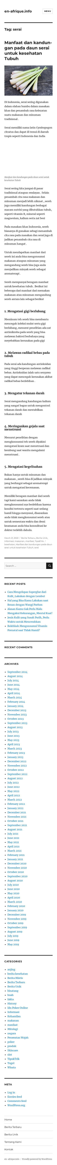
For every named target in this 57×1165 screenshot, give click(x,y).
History (11, 1003)
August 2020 (15, 880)
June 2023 (13, 735)
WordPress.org (16, 1105)
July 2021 (12, 833)
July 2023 (13, 731)
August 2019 (14, 931)
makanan (19, 541)
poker (10, 1041)
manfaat (29, 541)
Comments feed (16, 1101)
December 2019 (16, 914)
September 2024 (17, 671)
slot (9, 1054)
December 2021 (16, 812)
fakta (10, 999)
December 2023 (16, 710)
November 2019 (16, 918)
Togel (10, 1063)
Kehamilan (14, 1016)
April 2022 (13, 795)
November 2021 (16, 816)
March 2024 (14, 697)
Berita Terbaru (28, 538)
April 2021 (13, 846)
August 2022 (15, 778)
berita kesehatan (17, 973)
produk (11, 1046)
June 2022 (13, 786)
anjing (11, 969)
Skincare (12, 1050)
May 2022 (13, 791)
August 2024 (15, 676)
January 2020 (15, 910)
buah (10, 995)
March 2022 (14, 799)
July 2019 (12, 935)
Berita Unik (41, 538)
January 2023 (15, 757)
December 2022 (16, 761)
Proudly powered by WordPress (37, 1159)
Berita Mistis (15, 978)
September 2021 (17, 825)
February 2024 (16, 701)
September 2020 (17, 876)
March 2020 (14, 901)
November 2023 (17, 714)
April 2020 (13, 897)
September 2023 (17, 723)
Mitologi (12, 1029)
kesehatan (9, 544)
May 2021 (13, 842)
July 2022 (13, 782)
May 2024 (13, 688)
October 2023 (15, 718)
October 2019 (15, 923)
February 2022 (16, 803)
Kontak (8, 1149)
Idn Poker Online (17, 1007)
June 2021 (13, 837)
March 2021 (14, 850)
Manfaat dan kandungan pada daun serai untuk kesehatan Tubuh (28, 50)
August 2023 (14, 727)
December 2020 (16, 863)
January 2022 (15, 808)
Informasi (9, 541)
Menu (47, 11)
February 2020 (16, 906)
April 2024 (13, 693)
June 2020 (13, 889)
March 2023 (14, 748)
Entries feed (14, 1096)
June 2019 (13, 940)
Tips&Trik (39, 541)
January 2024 (15, 705)
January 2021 (15, 859)
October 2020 (15, 872)
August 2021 (14, 829)
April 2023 (13, 744)
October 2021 (15, 820)
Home (8, 1119)
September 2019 (17, 927)
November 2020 (17, 867)
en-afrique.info (18, 11)
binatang (12, 990)
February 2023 (16, 752)
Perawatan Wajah (17, 1037)
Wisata (11, 1067)
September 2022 (17, 774)
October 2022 (15, 769)
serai (36, 547)
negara (11, 1033)
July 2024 (13, 680)
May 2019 (13, 944)
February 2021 (15, 854)
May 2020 (13, 893)
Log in (11, 1092)
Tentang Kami (12, 1142)
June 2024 (13, 684)
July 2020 (13, 884)
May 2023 (13, 740)
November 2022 (17, 765)
